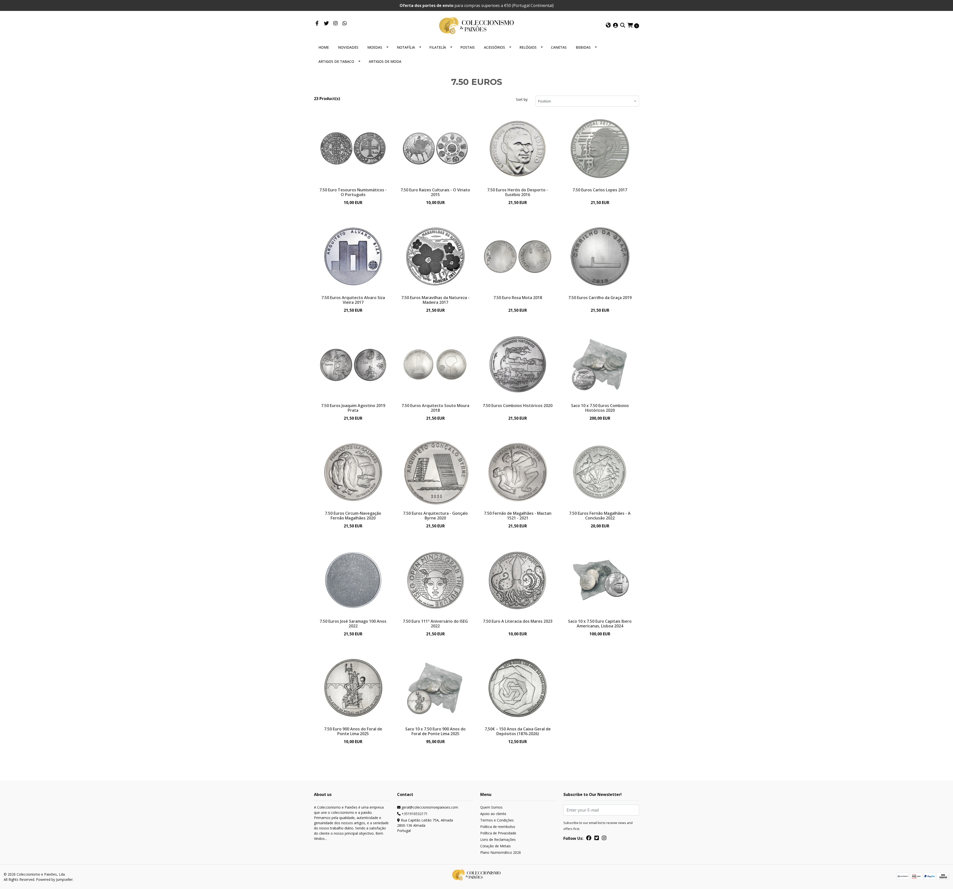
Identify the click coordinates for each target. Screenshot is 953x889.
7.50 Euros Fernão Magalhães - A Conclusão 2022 (600, 516)
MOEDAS (374, 47)
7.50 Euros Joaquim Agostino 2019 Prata (353, 408)
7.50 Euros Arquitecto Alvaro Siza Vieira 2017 (353, 300)
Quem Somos (491, 807)
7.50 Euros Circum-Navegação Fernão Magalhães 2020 (353, 516)
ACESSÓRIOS (494, 47)
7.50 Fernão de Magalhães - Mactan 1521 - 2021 (517, 516)
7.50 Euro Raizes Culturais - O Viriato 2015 (435, 192)
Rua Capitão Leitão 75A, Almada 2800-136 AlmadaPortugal (425, 825)
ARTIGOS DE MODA (385, 61)
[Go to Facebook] (317, 23)
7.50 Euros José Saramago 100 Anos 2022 (353, 623)
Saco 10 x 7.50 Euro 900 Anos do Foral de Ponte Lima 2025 (435, 731)
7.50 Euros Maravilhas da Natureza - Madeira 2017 (435, 300)
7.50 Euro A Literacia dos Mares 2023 (517, 621)
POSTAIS (467, 47)
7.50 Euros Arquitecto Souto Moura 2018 (435, 408)
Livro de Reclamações (498, 839)
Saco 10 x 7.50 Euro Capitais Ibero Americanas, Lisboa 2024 (600, 623)
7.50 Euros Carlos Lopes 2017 (600, 190)
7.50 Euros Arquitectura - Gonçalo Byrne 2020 (435, 516)
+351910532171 (414, 813)
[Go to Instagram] (335, 23)
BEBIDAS (583, 47)
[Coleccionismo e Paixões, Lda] (476, 25)
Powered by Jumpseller (54, 879)
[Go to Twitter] (326, 23)
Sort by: (522, 99)
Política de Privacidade (498, 833)
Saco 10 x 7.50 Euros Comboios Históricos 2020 (600, 408)
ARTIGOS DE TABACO (336, 61)
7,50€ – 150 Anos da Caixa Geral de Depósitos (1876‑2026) (518, 731)
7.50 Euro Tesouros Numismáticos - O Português (353, 192)
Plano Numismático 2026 (500, 852)
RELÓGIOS (528, 47)
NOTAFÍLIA (406, 47)
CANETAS (559, 47)
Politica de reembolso (497, 826)
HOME (323, 47)
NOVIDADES (348, 47)
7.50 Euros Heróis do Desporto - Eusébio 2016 (517, 192)
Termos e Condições (497, 820)
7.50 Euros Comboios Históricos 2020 (517, 405)
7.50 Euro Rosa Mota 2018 (517, 297)
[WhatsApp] (344, 23)
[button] (608, 26)
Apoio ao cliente (493, 813)
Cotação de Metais (495, 846)
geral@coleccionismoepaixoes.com (429, 807)
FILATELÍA (437, 47)
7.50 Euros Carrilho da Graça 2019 (600, 297)
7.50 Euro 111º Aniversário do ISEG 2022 (435, 623)
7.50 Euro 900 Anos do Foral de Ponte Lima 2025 (353, 731)
